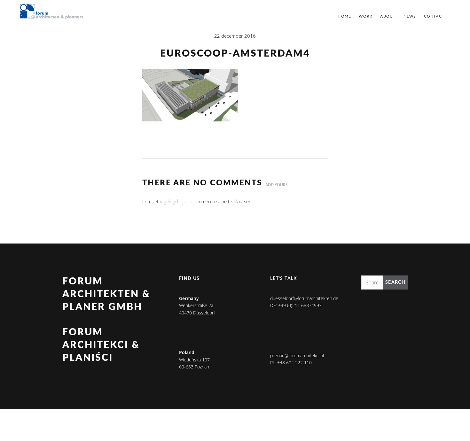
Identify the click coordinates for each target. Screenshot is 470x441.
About (388, 16)
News (409, 16)
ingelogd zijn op (176, 201)
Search (395, 282)
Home (344, 16)
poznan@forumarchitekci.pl (297, 355)
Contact (434, 16)
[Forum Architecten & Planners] (51, 12)
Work (365, 16)
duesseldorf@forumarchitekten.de (304, 298)
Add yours (276, 185)
